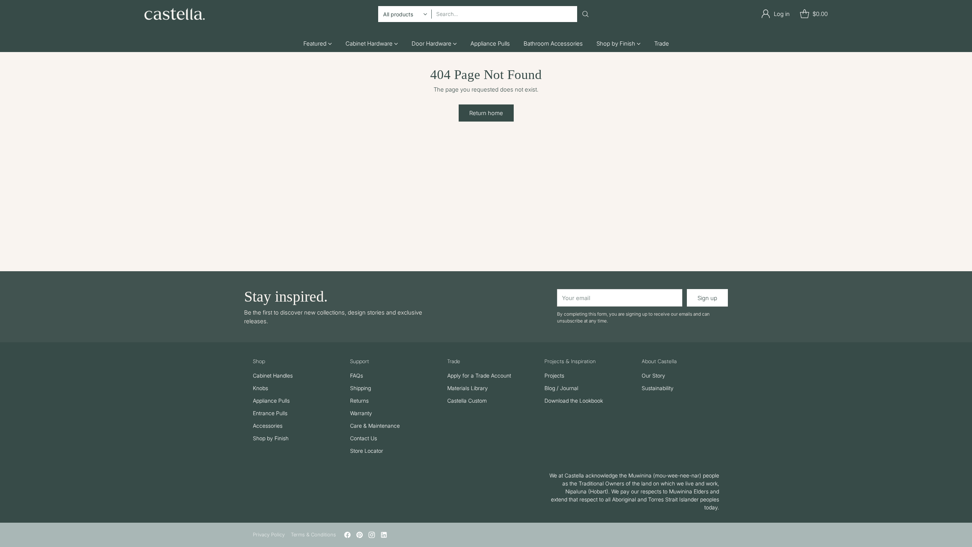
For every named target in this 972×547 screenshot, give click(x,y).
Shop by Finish (271, 438)
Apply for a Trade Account (479, 375)
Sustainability (658, 388)
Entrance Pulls (270, 413)
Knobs (260, 388)
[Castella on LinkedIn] (383, 536)
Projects (554, 375)
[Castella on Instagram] (371, 536)
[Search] (585, 14)
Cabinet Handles (273, 375)
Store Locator (366, 450)
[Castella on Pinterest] (359, 536)
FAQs (356, 375)
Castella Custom (467, 400)
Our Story (653, 375)
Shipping (360, 388)
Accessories (267, 425)
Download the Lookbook (573, 400)
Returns (359, 400)
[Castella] (174, 14)
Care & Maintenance (375, 425)
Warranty (361, 413)
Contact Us (363, 438)
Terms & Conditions (313, 534)
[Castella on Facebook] (347, 536)
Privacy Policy (269, 534)
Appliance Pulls (271, 400)
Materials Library (467, 388)
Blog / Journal (561, 388)
